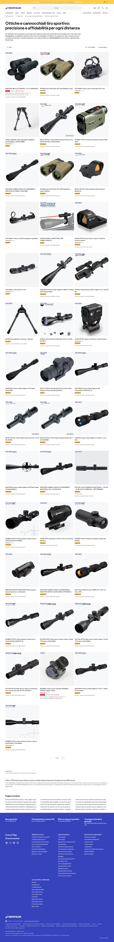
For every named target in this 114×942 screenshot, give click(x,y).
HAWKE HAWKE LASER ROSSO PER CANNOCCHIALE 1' (51, 239)
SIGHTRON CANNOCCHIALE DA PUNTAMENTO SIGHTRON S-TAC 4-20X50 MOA (55, 488)
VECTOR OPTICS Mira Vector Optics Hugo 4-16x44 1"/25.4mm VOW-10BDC (56, 640)
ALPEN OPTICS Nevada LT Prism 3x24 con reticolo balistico (56, 539)
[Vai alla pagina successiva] (63, 758)
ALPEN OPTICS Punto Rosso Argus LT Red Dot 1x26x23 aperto (90, 239)
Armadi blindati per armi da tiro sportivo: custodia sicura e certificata (61, 809)
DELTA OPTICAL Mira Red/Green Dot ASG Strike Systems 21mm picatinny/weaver (56, 389)
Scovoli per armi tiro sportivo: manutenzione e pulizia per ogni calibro (26, 802)
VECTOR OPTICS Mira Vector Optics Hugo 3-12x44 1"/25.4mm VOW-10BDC (91, 640)
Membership (96, 13)
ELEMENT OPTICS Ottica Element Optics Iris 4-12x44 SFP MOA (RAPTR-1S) (20, 640)
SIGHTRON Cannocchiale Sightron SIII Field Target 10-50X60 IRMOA (22, 488)
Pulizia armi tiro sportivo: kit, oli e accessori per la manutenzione (59, 807)
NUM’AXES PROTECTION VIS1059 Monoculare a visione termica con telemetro (21, 591)
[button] (30, 93)
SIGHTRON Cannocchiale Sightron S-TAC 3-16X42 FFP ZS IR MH (91, 689)
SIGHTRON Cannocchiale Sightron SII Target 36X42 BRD (20, 389)
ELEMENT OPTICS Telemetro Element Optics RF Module (90, 539)
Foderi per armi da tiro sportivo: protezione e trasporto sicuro (94, 799)
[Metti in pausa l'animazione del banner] (104, 2)
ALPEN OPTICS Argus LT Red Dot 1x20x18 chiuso (91, 339)
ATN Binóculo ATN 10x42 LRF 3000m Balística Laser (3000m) (55, 190)
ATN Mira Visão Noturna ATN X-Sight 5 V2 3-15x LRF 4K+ (92, 291)
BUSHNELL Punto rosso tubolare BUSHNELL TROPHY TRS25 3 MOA (54, 689)
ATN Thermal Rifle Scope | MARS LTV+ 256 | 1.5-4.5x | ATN (90, 591)
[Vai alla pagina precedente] (51, 758)
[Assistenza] (99, 8)
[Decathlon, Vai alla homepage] (13, 8)
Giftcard (105, 13)
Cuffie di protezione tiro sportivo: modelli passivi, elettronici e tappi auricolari (28, 807)
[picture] (22, 69)
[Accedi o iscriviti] (103, 8)
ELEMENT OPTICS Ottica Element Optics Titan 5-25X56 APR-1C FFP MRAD (21, 742)
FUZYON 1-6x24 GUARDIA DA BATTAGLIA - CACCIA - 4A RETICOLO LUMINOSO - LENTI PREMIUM (91, 488)
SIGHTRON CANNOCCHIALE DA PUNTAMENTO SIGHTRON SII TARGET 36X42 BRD (20, 190)
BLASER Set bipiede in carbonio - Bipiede (19, 339)
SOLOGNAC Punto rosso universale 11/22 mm (90, 88)
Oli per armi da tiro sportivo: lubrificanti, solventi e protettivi (58, 804)
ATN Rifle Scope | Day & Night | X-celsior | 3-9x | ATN (91, 439)
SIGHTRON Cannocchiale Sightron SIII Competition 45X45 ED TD (87, 389)
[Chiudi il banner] (107, 2)
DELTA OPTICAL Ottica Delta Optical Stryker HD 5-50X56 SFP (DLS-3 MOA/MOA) (56, 141)
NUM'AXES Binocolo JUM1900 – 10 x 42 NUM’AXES (21, 88)
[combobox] (104, 47)
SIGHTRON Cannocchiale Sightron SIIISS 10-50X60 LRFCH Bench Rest (57, 291)
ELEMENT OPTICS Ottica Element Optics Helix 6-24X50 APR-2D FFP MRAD (21, 539)
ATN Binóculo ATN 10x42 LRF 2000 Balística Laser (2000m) (56, 89)
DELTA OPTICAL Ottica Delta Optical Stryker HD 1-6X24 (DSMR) (56, 439)
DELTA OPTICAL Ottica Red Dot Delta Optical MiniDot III (90, 190)
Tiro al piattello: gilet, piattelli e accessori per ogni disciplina (58, 802)
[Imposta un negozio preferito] (95, 8)
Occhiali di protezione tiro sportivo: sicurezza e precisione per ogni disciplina (63, 799)
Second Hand (87, 13)
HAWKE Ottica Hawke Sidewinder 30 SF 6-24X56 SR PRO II (56, 340)
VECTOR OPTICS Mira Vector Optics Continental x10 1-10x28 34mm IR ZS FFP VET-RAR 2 (21, 689)
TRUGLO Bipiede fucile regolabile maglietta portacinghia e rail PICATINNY (20, 141)
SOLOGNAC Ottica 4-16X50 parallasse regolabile (21, 238)
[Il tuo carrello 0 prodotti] (107, 8)
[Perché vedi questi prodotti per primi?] (86, 47)
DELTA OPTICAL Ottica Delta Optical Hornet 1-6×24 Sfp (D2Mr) (22, 439)
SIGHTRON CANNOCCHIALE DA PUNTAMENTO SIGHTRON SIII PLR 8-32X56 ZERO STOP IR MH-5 (55, 591)
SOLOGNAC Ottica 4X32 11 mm (15, 290)
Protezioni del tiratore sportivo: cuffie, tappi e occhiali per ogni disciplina (27, 799)
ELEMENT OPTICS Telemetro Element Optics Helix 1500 (91, 141)
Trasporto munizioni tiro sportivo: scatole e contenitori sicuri (23, 809)
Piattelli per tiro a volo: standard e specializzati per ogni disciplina (25, 804)
